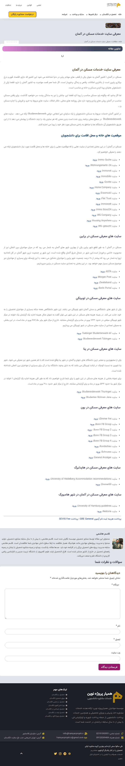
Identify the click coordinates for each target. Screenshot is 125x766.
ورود (95, 160)
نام (118, 626)
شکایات (8, 5)
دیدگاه (115, 585)
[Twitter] (55, 753)
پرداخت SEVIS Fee (68, 519)
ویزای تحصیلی (97, 713)
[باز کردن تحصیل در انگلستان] (100, 14)
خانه (120, 41)
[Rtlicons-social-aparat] (69, 753)
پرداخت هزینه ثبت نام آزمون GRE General (100, 519)
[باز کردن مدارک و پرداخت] (70, 14)
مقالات (114, 41)
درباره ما (19, 5)
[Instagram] (60, 753)
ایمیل (117, 639)
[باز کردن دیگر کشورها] (87, 14)
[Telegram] (64, 753)
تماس (39, 5)
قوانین (29, 5)
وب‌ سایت (115, 653)
